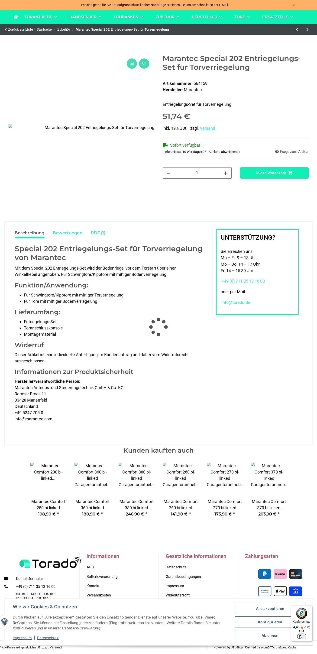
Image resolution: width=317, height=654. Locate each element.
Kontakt (93, 586)
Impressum (22, 638)
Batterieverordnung (102, 576)
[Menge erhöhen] (225, 173)
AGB (90, 567)
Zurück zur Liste (20, 29)
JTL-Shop (237, 647)
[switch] (301, 636)
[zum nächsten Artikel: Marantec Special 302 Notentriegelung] (307, 29)
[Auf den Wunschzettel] (144, 63)
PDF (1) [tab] (98, 232)
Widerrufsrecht (178, 595)
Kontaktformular (29, 579)
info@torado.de (236, 302)
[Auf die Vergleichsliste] (132, 63)
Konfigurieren (270, 622)
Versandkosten (99, 595)
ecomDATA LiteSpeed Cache (278, 647)
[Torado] (19, 17)
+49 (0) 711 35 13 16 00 (243, 281)
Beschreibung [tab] (29, 232)
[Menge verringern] (169, 173)
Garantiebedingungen (183, 576)
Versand (207, 128)
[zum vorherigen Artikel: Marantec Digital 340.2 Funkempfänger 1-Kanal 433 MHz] (296, 29)
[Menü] (309, 608)
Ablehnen (270, 635)
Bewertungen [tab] (67, 232)
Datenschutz (48, 638)
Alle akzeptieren (270, 608)
